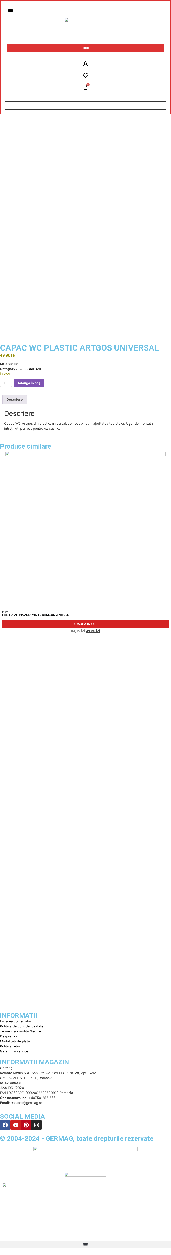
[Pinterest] (26, 1125)
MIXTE (5, 612)
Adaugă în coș (29, 383)
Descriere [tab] (14, 399)
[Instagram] (36, 1125)
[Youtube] (15, 1125)
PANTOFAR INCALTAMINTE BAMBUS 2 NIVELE (35, 615)
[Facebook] (5, 1125)
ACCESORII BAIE (29, 369)
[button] (10, 10)
